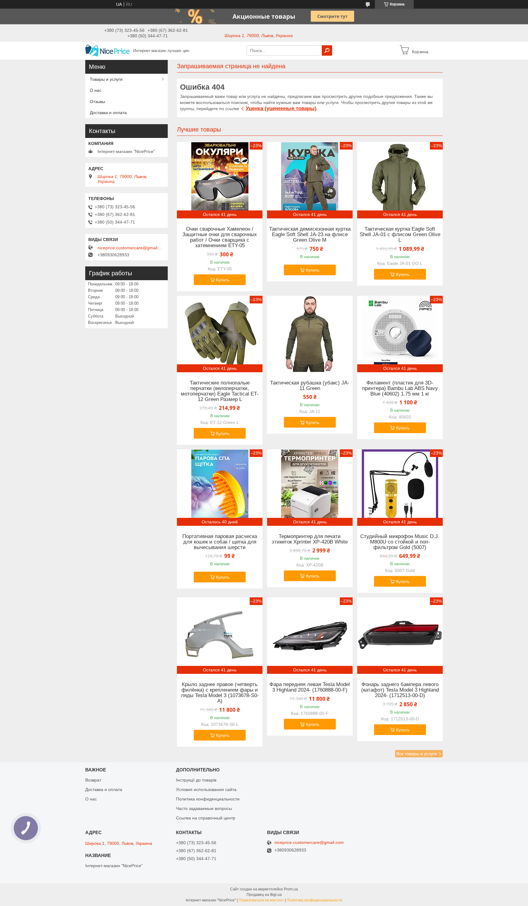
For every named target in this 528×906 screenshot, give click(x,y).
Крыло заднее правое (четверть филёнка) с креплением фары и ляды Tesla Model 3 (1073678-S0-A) (220, 693)
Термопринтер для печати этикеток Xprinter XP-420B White (310, 539)
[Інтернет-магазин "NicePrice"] (107, 50)
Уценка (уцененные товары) (281, 108)
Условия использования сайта (206, 789)
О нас (95, 90)
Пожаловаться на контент (261, 900)
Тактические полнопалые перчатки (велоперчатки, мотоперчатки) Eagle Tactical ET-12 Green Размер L (219, 391)
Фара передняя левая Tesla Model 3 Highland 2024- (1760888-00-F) (310, 687)
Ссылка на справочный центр (205, 817)
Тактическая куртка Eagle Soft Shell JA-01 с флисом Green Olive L (400, 234)
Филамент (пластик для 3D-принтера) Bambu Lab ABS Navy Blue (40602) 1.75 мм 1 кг (400, 388)
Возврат (93, 780)
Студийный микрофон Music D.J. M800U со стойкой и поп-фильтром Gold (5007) (399, 542)
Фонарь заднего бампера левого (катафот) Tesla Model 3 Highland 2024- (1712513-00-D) (400, 690)
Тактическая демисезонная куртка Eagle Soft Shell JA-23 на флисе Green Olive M (309, 234)
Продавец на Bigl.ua (264, 895)
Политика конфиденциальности (208, 798)
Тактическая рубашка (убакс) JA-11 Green (309, 385)
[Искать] (327, 50)
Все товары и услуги (416, 753)
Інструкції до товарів (196, 780)
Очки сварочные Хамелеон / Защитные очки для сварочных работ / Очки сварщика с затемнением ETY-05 (219, 237)
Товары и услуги (106, 79)
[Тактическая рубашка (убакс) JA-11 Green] (310, 334)
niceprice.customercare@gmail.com (131, 247)
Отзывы (97, 101)
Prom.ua (291, 889)
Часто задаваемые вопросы (204, 808)
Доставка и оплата (108, 112)
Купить (222, 279)
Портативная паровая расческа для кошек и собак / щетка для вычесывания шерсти (219, 542)
